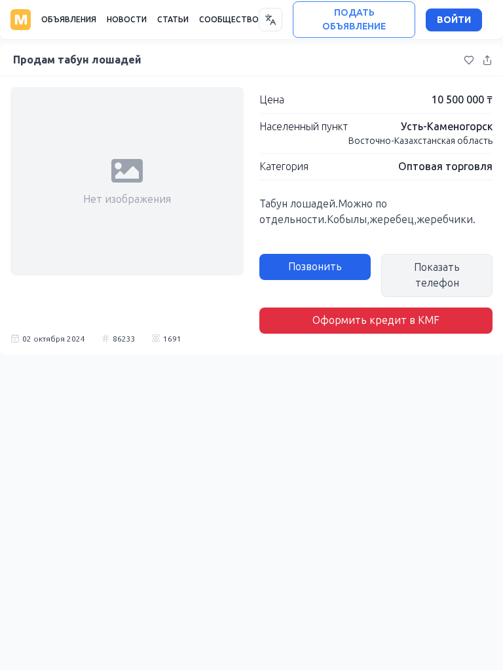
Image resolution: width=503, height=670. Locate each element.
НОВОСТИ (127, 19)
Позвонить (315, 266)
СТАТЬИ (173, 19)
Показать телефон (437, 275)
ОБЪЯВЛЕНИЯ (68, 19)
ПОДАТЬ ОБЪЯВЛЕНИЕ (354, 19)
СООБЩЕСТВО (229, 19)
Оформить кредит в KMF (375, 320)
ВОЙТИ (454, 20)
